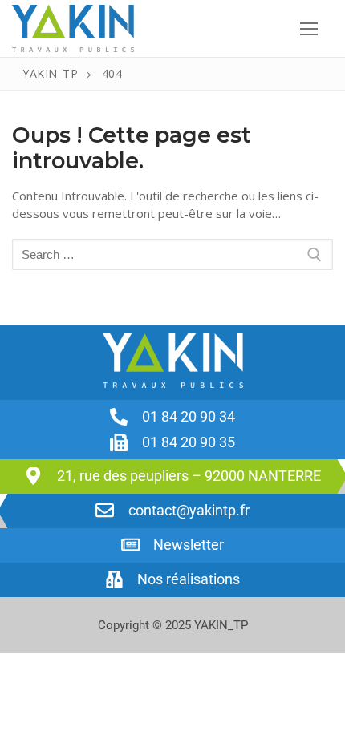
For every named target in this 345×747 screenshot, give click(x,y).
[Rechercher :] (172, 254)
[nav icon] (308, 28)
